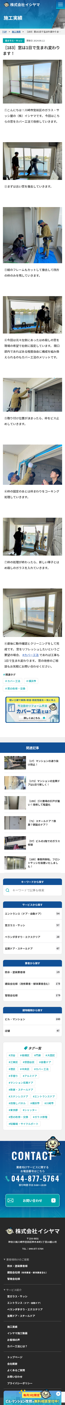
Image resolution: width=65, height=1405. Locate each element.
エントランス (24, 1303)
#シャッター (30, 1110)
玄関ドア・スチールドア (32, 948)
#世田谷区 (29, 1062)
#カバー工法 (30, 655)
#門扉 (37, 1055)
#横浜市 (35, 1103)
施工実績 (12, 1326)
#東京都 (13, 1110)
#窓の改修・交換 (18, 1117)
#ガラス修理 (40, 1117)
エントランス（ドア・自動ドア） (32, 913)
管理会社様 (32, 995)
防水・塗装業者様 (32, 972)
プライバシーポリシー (19, 1383)
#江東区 (13, 1062)
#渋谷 (12, 1055)
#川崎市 (49, 1103)
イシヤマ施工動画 (17, 1333)
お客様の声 (13, 1340)
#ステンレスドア (18, 1096)
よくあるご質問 (16, 1370)
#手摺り (13, 1076)
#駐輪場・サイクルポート (23, 1124)
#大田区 (50, 1055)
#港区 (12, 1069)
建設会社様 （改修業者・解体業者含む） (32, 983)
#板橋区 (24, 1055)
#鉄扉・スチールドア (21, 1089)
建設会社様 (27, 1272)
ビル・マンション (32, 1019)
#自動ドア (45, 1062)
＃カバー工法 (12, 681)
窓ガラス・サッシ (32, 925)
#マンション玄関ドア (21, 1082)
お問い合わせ (32, 1200)
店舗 (32, 1031)
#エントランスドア (44, 1096)
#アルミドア (30, 1076)
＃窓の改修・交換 (15, 688)
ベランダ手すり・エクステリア (32, 937)
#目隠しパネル (17, 1103)
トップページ (14, 1357)
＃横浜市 (31, 681)
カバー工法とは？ (17, 1346)
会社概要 (12, 1363)
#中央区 (24, 1069)
